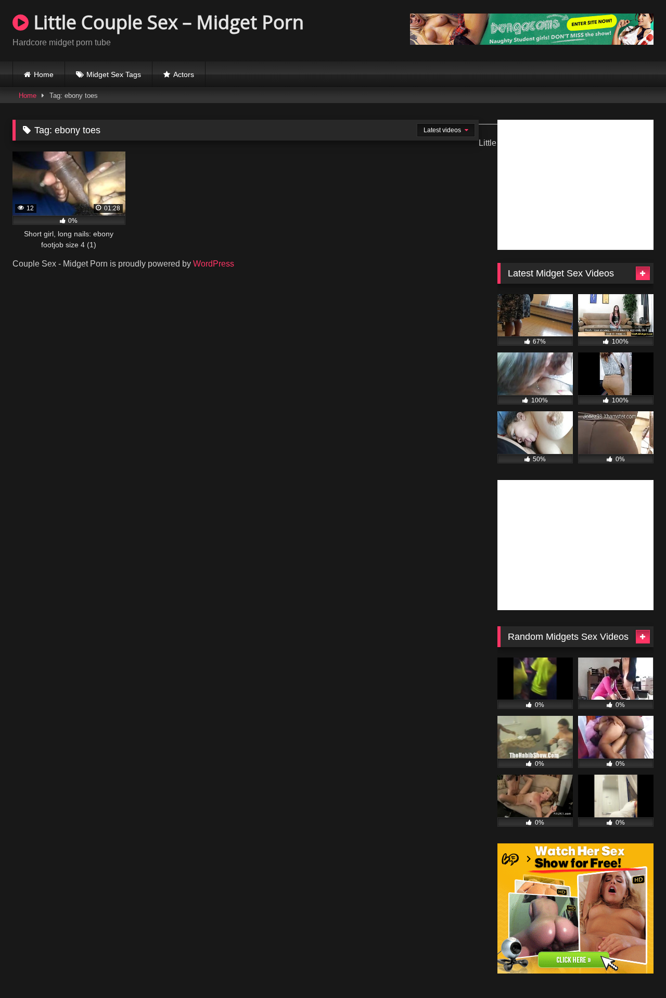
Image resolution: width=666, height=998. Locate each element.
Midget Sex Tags (113, 74)
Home (44, 74)
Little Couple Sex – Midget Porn (166, 22)
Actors (183, 74)
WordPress (213, 263)
